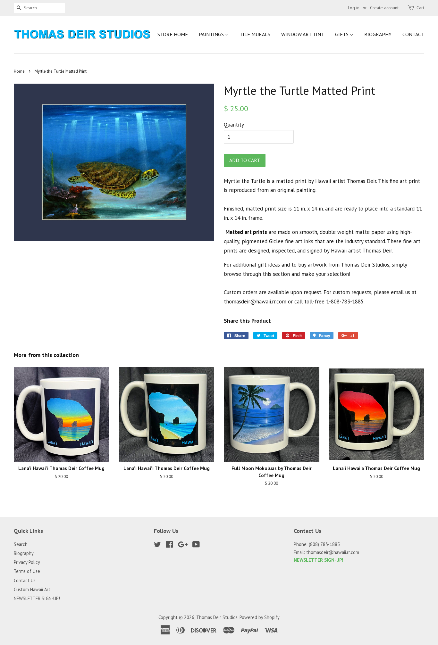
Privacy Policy (27, 562)
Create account (384, 8)
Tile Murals (255, 34)
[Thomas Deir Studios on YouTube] (196, 545)
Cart (420, 8)
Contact (413, 34)
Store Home (172, 34)
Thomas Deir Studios (217, 617)
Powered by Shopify (260, 617)
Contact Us (25, 580)
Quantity (234, 124)
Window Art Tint (302, 34)
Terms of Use (27, 571)
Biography (378, 34)
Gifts (342, 34)
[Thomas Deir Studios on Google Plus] (183, 545)
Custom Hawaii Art (32, 589)
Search (21, 544)
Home (19, 71)
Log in (353, 8)
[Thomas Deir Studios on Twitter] (157, 545)
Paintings (212, 34)
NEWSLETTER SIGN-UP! (37, 598)
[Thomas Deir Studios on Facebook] (169, 545)
